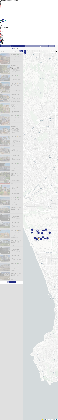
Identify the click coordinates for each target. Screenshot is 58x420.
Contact (1, 28)
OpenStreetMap (48, 419)
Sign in (3, 18)
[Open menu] (0, 44)
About (1, 23)
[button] (56, 51)
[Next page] (22, 51)
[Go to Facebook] (0, 1)
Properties (2, 25)
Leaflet (44, 419)
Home (1, 22)
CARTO (57, 419)
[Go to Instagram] (0, 2)
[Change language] (1, 5)
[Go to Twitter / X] (0, 3)
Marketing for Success (4, 27)
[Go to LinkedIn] (0, 4)
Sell (0, 26)
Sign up (1, 18)
